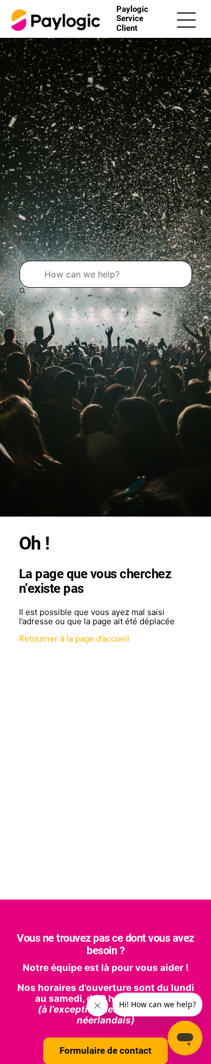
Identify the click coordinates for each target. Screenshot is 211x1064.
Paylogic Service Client (132, 18)
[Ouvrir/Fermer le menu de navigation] (186, 19)
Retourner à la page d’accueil (74, 638)
